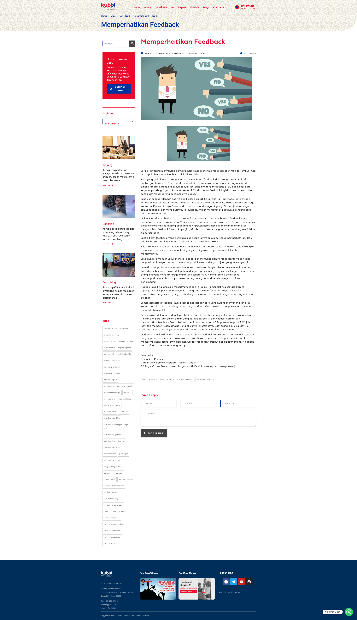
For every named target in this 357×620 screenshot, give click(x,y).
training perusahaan (112, 537)
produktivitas (109, 479)
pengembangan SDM (112, 466)
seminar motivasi (111, 492)
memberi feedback (185, 379)
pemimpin (123, 454)
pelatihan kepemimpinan (114, 441)
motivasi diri (109, 399)
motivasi (127, 392)
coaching (124, 328)
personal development (113, 473)
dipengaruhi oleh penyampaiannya (161, 290)
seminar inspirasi (126, 479)
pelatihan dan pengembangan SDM (116, 426)
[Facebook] (226, 581)
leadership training (112, 373)
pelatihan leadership (112, 447)
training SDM (109, 543)
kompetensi (109, 354)
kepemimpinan (124, 348)
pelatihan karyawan (112, 434)
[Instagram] (249, 581)
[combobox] (118, 122)
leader (106, 360)
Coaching (108, 224)
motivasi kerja (110, 412)
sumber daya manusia (113, 505)
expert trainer (110, 341)
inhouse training (126, 341)
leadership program (112, 367)
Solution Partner (164, 7)
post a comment (155, 433)
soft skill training (111, 499)
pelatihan (124, 412)
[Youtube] (241, 581)
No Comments (250, 53)
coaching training (111, 335)
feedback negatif (149, 379)
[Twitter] (233, 581)
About (147, 7)
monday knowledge (112, 392)
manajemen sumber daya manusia (118, 386)
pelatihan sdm (110, 454)
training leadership (112, 531)
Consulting (109, 282)
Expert (182, 7)
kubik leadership (124, 354)
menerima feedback (178, 241)
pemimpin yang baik (112, 460)
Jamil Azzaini (109, 348)
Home (137, 7)
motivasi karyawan (112, 405)
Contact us (219, 7)
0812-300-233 (115, 605)
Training (107, 165)
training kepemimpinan (114, 524)
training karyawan (112, 518)
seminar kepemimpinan (114, 486)
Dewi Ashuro (148, 355)
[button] (349, 612)
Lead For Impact (110, 380)
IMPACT (194, 7)
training (122, 511)
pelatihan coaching (112, 418)
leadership (116, 360)
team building (110, 511)
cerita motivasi (110, 328)
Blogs (206, 7)
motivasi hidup (124, 399)
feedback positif (167, 379)
